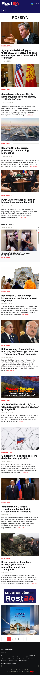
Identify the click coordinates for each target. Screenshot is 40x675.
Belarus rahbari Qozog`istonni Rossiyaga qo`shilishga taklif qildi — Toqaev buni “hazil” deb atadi (19, 351)
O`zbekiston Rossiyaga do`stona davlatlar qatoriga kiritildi (19, 457)
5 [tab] (38, 236)
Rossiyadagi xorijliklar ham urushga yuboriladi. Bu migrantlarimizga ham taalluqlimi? (16, 566)
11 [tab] (38, 242)
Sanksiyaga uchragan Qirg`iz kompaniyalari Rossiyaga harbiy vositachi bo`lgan (18, 96)
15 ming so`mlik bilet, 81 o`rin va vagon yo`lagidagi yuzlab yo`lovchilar (15, 254)
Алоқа (3, 652)
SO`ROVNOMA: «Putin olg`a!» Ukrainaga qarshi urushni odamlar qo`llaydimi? (20, 407)
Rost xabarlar (6, 46)
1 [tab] (38, 232)
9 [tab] (38, 240)
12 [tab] (38, 243)
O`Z (37, 3)
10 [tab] (38, 241)
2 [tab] (38, 233)
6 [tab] (38, 237)
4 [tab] (38, 235)
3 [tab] (38, 234)
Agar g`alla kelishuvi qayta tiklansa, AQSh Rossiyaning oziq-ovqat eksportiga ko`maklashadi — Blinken (19, 54)
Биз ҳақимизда (7, 649)
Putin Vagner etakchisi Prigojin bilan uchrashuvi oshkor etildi (18, 201)
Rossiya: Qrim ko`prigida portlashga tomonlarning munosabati (15, 150)
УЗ (34, 3)
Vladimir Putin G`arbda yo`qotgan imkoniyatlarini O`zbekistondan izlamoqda (16, 509)
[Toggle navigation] (3, 10)
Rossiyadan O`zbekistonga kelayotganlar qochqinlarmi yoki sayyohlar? (19, 298)
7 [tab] (38, 238)
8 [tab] (38, 239)
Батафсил (30, 115)
